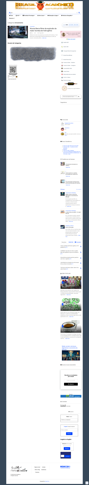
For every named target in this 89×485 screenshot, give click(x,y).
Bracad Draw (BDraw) (66, 55)
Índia (40, 59)
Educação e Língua (53, 15)
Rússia (37, 57)
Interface (22, 56)
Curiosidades (45, 49)
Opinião (14, 57)
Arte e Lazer (41, 15)
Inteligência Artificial (69, 225)
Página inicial (37, 467)
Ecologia (16, 52)
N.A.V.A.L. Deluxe (65, 77)
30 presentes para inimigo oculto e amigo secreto (70, 330)
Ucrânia (27, 58)
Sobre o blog (37, 469)
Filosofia (47, 53)
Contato (43, 467)
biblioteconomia (49, 58)
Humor (24, 55)
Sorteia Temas (65, 71)
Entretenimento (20, 53)
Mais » (66, 135)
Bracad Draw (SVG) (66, 59)
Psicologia (32, 57)
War (65, 132)
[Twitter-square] (62, 467)
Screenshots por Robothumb (65, 468)
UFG (22, 58)
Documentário (50, 50)
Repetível (65, 149)
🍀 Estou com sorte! (70, 39)
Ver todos (78, 189)
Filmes (42, 53)
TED (53, 57)
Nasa (52, 56)
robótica (32, 59)
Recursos (11, 18)
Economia (22, 52)
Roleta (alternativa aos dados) (68, 74)
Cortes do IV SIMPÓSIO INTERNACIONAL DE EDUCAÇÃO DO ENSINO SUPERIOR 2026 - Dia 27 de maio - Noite (72, 153)
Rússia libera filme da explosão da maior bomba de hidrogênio (43, 29)
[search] (79, 97)
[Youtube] (66, 467)
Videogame (32, 58)
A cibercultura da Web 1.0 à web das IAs (73, 212)
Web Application (40, 58)
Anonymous (67, 127)
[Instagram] (69, 467)
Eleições (48, 52)
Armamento (32, 26)
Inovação (43, 55)
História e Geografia (67, 15)
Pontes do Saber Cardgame (68, 150)
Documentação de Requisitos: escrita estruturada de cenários (72, 182)
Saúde (42, 57)
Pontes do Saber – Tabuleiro (68, 62)
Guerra (14, 55)
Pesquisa (19, 57)
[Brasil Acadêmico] (44, 9)
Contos (34, 49)
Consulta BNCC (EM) (66, 68)
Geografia (31, 54)
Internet (28, 56)
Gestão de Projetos (49, 54)
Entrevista (28, 53)
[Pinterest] (64, 467)
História (19, 55)
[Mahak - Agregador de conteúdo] (70, 397)
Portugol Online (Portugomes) (68, 51)
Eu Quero (71, 384)
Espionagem (34, 53)
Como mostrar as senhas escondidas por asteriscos (71, 173)
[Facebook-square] (61, 467)
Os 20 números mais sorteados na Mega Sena (70, 308)
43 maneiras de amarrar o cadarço (71, 165)
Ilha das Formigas (66, 80)
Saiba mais (44, 38)
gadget (27, 59)
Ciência (27, 48)
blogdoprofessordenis (69, 123)
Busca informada (69, 227)
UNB (24, 58)
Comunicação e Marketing (24, 49)
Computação (43, 48)
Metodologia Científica (44, 56)
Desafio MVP (65, 42)
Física (13, 54)
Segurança (48, 57)
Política (25, 57)
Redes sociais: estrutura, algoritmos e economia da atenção (71, 195)
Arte (13, 48)
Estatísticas (43, 469)
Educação (29, 52)
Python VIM (64, 46)
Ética (36, 59)
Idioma (29, 55)
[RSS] (67, 467)
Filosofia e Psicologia (29, 15)
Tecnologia (16, 58)
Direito (43, 50)
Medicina (34, 56)
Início (11, 15)
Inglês (38, 55)
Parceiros (37, 472)
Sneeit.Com (47, 481)
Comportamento (34, 48)
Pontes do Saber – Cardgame (68, 65)
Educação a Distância (39, 52)
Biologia (18, 48)
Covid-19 (39, 49)
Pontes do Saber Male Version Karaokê (70, 145)
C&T (18, 15)
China (22, 48)
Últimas (62, 189)
